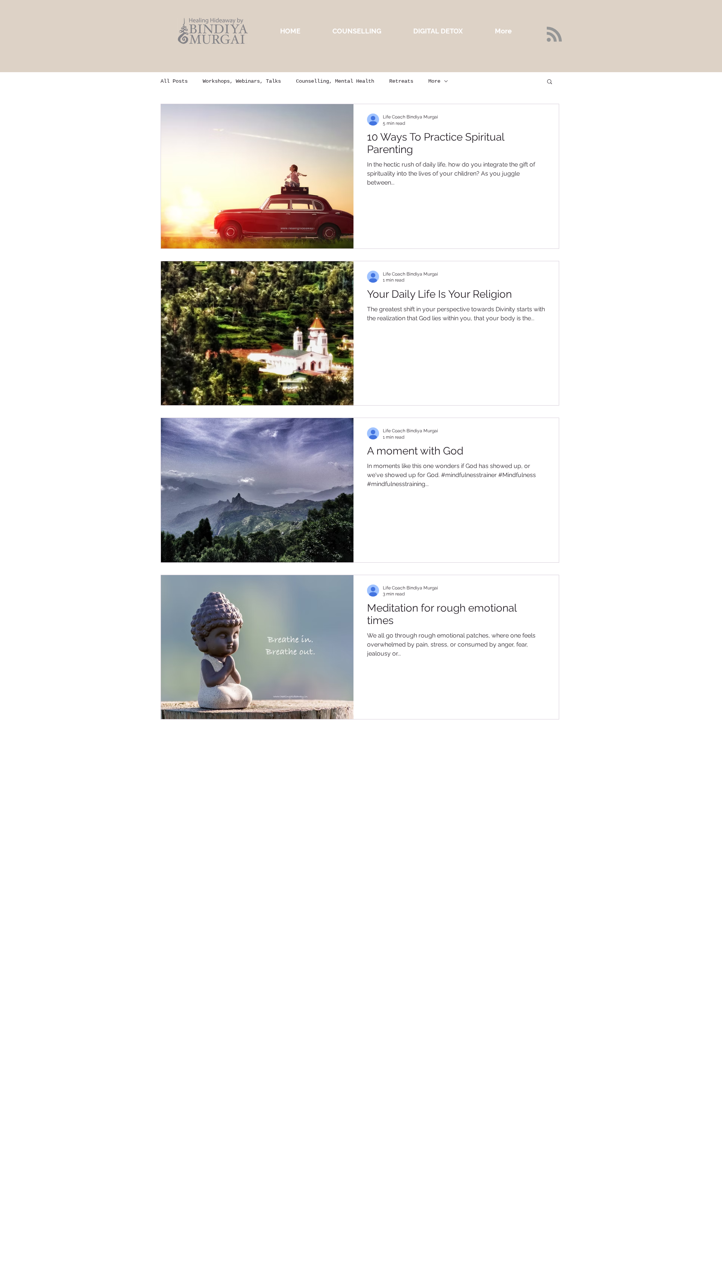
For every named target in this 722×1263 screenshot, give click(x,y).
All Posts (174, 81)
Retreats (401, 81)
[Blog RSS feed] (554, 34)
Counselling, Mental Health (335, 81)
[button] (549, 82)
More (434, 81)
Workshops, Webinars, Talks (242, 81)
